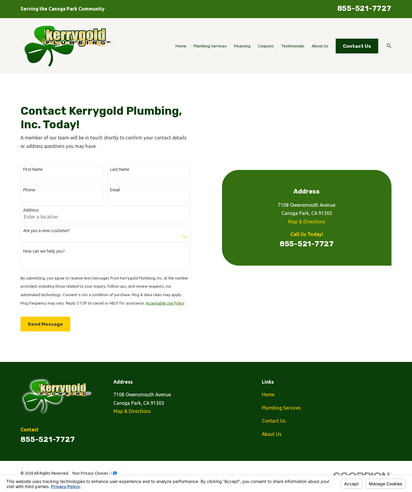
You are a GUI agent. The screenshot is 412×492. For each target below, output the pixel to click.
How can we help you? (44, 251)
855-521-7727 (364, 8)
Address (31, 210)
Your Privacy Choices (90, 473)
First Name (33, 169)
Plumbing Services (281, 408)
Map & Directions (306, 221)
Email (115, 189)
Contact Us (357, 46)
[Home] (69, 46)
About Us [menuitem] (320, 45)
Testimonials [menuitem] (292, 45)
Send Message (45, 324)
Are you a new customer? (46, 230)
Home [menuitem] (181, 45)
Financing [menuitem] (242, 45)
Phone (29, 189)
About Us (271, 434)
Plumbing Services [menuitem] (210, 45)
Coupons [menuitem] (266, 45)
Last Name (119, 169)
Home (268, 394)
